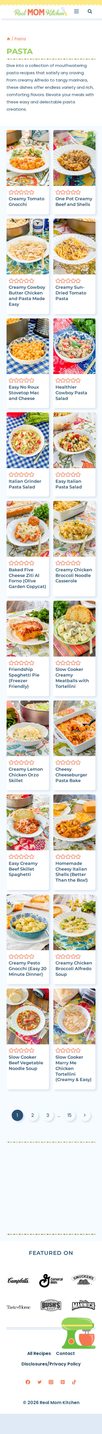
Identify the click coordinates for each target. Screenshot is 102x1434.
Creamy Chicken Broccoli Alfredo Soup (73, 968)
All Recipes (39, 1353)
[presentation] (28, 158)
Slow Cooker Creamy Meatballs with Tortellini (72, 678)
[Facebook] (28, 1382)
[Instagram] (51, 1382)
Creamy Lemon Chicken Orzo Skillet (26, 775)
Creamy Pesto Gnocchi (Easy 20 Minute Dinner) (28, 968)
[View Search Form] (95, 11)
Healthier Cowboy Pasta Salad (71, 393)
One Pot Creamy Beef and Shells (73, 201)
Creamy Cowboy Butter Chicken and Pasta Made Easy (27, 296)
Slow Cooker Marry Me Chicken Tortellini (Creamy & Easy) (73, 1068)
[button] (11, 192)
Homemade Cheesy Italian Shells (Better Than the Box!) (71, 872)
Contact (65, 1353)
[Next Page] (85, 1115)
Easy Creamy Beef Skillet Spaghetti (23, 869)
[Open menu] (78, 11)
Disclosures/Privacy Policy (51, 1364)
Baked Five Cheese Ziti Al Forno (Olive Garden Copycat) (27, 578)
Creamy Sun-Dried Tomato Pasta (70, 293)
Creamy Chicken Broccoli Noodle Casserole (73, 575)
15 (69, 1115)
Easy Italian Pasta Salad (68, 484)
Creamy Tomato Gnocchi (26, 201)
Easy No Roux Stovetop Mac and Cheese (24, 393)
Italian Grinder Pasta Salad (25, 484)
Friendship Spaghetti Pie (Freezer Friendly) (24, 678)
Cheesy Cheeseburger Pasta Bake (71, 775)
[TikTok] (74, 1382)
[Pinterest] (62, 1382)
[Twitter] (39, 1382)
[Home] (8, 39)
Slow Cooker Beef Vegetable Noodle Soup (26, 1063)
